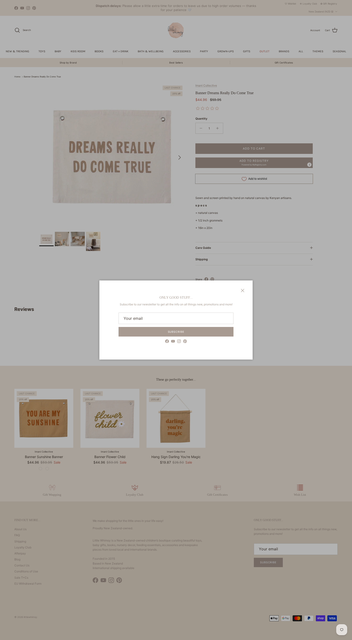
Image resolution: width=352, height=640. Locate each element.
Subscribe (176, 331)
